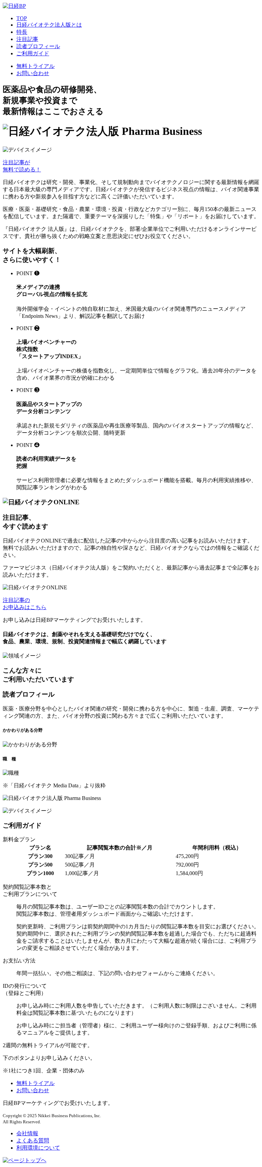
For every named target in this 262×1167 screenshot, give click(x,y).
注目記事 (27, 39)
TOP (21, 18)
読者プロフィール (38, 46)
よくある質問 (32, 1140)
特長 (21, 32)
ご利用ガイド (32, 53)
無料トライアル (35, 66)
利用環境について (38, 1148)
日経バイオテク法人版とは (49, 25)
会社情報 (27, 1133)
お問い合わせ (32, 73)
